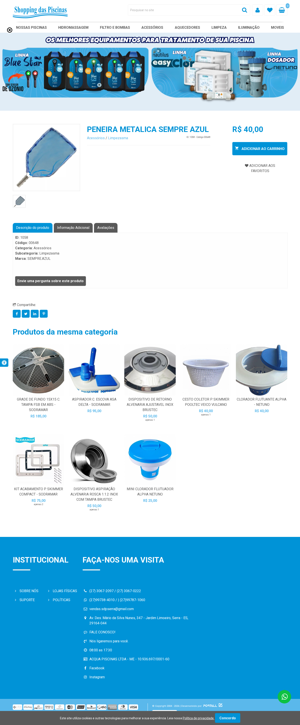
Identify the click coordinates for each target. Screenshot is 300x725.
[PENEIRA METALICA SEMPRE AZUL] (46, 157)
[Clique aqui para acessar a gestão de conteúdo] (220, 706)
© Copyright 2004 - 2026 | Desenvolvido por (177, 706)
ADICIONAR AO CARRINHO (263, 149)
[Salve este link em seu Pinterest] (44, 314)
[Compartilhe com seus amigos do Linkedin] (35, 314)
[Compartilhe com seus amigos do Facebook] (17, 314)
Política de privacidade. (198, 718)
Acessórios (96, 138)
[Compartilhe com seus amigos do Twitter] (26, 314)
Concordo (227, 718)
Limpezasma (118, 138)
